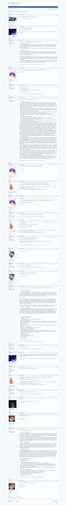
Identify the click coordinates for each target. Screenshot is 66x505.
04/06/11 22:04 (22, 97)
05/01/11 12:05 (22, 263)
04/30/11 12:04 (22, 164)
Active (53, 8)
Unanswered (56, 8)
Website (11, 81)
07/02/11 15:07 (22, 375)
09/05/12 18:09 (22, 428)
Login (25, 7)
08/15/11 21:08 (22, 397)
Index (9, 7)
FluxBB (57, 501)
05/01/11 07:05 (22, 195)
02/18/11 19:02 (22, 40)
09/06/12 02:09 (22, 480)
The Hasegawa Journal (24, 11)
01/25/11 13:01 (22, 26)
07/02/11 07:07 (22, 366)
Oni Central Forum (13, 3)
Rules (13, 7)
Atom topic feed (55, 500)
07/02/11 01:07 (22, 352)
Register (22, 7)
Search (18, 7)
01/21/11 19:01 (22, 14)
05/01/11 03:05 (22, 181)
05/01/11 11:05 (22, 212)
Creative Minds (15, 11)
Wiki (29, 7)
